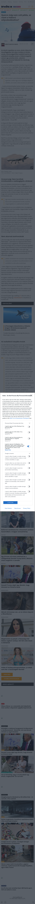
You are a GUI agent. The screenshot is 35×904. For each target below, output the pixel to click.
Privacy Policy (26, 508)
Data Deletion (8, 508)
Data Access (17, 508)
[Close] (31, 395)
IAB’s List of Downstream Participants (19, 418)
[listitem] (17, 423)
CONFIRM (10, 502)
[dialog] (17, 452)
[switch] (28, 427)
